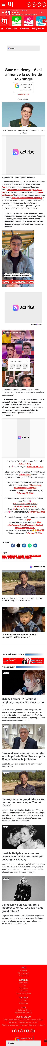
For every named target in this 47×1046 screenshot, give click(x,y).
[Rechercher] (39, 4)
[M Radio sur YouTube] (26, 1031)
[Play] (3, 12)
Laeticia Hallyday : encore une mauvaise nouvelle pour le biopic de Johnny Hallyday (22, 856)
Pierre (4, 187)
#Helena (34, 504)
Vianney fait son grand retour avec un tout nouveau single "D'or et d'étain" (23, 802)
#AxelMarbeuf (37, 525)
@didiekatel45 (24, 474)
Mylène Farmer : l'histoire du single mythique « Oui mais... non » (23, 702)
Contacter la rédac (23, 993)
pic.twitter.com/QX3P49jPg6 (25, 488)
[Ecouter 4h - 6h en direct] (23, 660)
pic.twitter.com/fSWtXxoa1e (25, 506)
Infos (24, 985)
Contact (23, 970)
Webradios (11, 29)
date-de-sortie (35, 555)
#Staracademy (36, 485)
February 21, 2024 (35, 466)
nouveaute (11, 558)
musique (21, 555)
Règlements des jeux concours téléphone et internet (23, 1025)
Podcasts (23, 1000)
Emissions (24, 29)
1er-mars (28, 558)
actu (17, 558)
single (27, 555)
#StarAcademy (25, 464)
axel (22, 558)
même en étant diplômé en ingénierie (26, 198)
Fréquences (38, 29)
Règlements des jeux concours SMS (23, 1022)
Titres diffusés (23, 973)
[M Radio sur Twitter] (20, 1031)
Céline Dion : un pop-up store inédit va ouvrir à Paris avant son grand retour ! (22, 908)
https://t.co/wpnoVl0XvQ (25, 528)
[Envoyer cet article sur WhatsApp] (29, 546)
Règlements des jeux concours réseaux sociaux (23, 1020)
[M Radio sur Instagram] (32, 1031)
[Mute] (41, 12)
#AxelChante (25, 525)
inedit (4, 555)
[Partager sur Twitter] (17, 546)
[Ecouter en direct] (34, 4)
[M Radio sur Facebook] (14, 1031)
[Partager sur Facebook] (12, 546)
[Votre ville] (29, 4)
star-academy (12, 555)
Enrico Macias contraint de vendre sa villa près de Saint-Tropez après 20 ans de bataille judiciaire (23, 756)
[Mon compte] (44, 4)
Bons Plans (23, 983)
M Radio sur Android (23, 1013)
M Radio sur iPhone (23, 1010)
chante (4, 558)
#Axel (27, 504)
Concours (24, 990)
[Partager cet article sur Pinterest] (23, 546)
